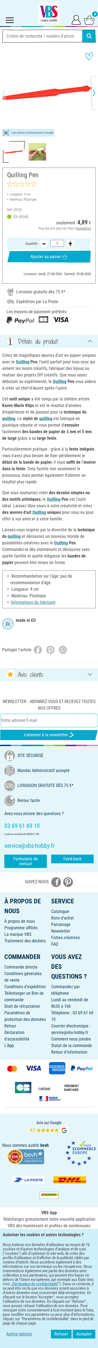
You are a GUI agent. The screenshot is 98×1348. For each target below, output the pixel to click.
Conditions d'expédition (25, 986)
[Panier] (89, 19)
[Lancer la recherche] (89, 36)
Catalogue (60, 911)
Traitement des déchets (25, 940)
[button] (8, 93)
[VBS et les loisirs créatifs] (49, 13)
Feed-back (72, 858)
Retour (10, 1026)
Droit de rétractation (22, 1006)
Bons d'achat (62, 918)
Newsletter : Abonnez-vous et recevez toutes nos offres (49, 705)
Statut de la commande (71, 1045)
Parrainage (61, 924)
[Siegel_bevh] (25, 1156)
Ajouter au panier (45, 256)
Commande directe (21, 967)
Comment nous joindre (71, 1039)
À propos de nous (19, 921)
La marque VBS (17, 934)
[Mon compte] (76, 19)
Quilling (22, 361)
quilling (8, 418)
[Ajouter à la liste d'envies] (89, 56)
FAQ (54, 944)
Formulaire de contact (25, 861)
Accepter (84, 1334)
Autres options (19, 1334)
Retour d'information (69, 1052)
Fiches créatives (65, 937)
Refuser (61, 1334)
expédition (84, 228)
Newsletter (60, 931)
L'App (9, 1045)
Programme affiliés (21, 927)
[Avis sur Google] (49, 1127)
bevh (44, 1145)
